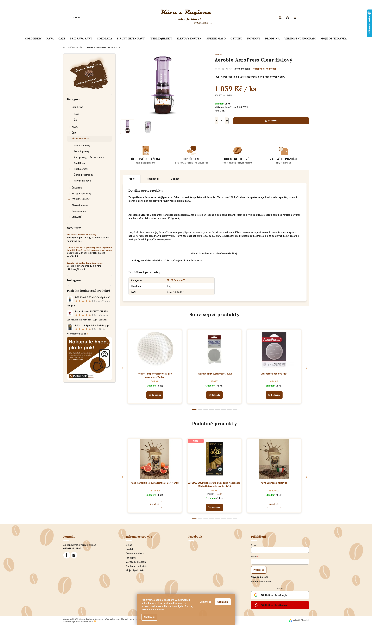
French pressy (82, 151)
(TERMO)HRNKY (81, 199)
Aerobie (219, 55)
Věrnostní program (136, 562)
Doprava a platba (135, 553)
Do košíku (272, 121)
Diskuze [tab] (175, 178)
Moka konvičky (82, 145)
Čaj (75, 120)
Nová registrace (260, 577)
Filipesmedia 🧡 (88, 621)
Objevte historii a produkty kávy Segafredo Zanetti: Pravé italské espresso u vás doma (89, 248)
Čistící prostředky (83, 174)
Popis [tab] (131, 178)
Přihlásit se (258, 570)
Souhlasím (222, 601)
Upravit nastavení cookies (134, 619)
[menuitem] (33, 38)
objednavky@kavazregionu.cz (79, 545)
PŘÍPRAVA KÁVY (81, 138)
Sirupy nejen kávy (81, 193)
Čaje (74, 132)
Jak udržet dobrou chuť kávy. (82, 234)
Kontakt (130, 549)
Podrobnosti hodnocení (264, 68)
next (306, 367)
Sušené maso (79, 211)
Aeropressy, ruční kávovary (89, 157)
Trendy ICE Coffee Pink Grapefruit (85, 263)
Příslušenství (81, 169)
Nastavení (149, 617)
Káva (77, 114)
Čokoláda (77, 187)
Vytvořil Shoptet (301, 620)
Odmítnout (205, 601)
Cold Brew (77, 107)
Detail (153, 504)
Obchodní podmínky (137, 566)
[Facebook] (66, 555)
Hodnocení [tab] (153, 178)
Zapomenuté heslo (261, 581)
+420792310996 (72, 548)
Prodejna (131, 557)
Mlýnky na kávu (82, 180)
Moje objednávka (135, 570)
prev (122, 367)
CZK (75, 17)
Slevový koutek (80, 205)
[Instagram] (74, 555)
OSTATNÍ (77, 217)
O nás (129, 545)
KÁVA (75, 127)
